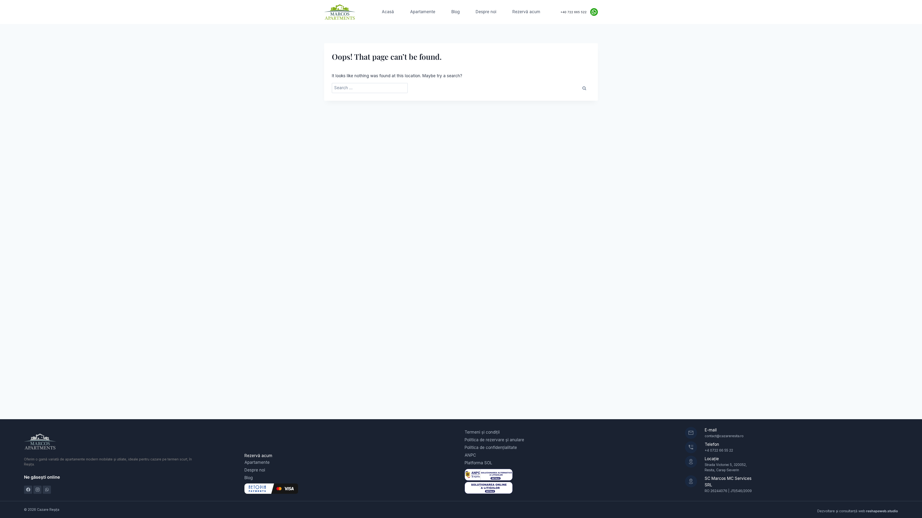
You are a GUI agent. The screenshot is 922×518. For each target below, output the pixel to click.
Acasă (388, 11)
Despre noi (486, 11)
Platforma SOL (478, 462)
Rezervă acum (526, 11)
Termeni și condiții (482, 432)
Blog (455, 11)
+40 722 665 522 (573, 12)
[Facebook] (28, 490)
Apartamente (422, 11)
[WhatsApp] (47, 490)
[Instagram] (37, 490)
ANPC (470, 455)
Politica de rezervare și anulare (494, 439)
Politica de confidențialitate (491, 447)
